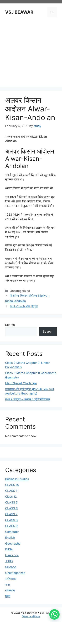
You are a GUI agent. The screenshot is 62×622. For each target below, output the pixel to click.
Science (10, 567)
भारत (8, 584)
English (10, 537)
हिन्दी (7, 596)
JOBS (9, 561)
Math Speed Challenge (21, 383)
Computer (12, 532)
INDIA (9, 549)
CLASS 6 (11, 508)
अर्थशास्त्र (10, 578)
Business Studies (17, 479)
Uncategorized (15, 573)
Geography (12, 543)
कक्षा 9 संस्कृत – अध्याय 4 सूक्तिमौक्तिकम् (27, 399)
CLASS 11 (12, 490)
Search (10, 325)
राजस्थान (10, 590)
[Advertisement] (31, 53)
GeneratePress (31, 616)
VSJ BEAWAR (19, 12)
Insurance (12, 555)
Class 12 (11, 496)
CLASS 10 (12, 485)
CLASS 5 (11, 502)
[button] (54, 614)
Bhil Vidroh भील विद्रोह (24, 306)
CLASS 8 (11, 520)
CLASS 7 (11, 514)
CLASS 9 (11, 526)
